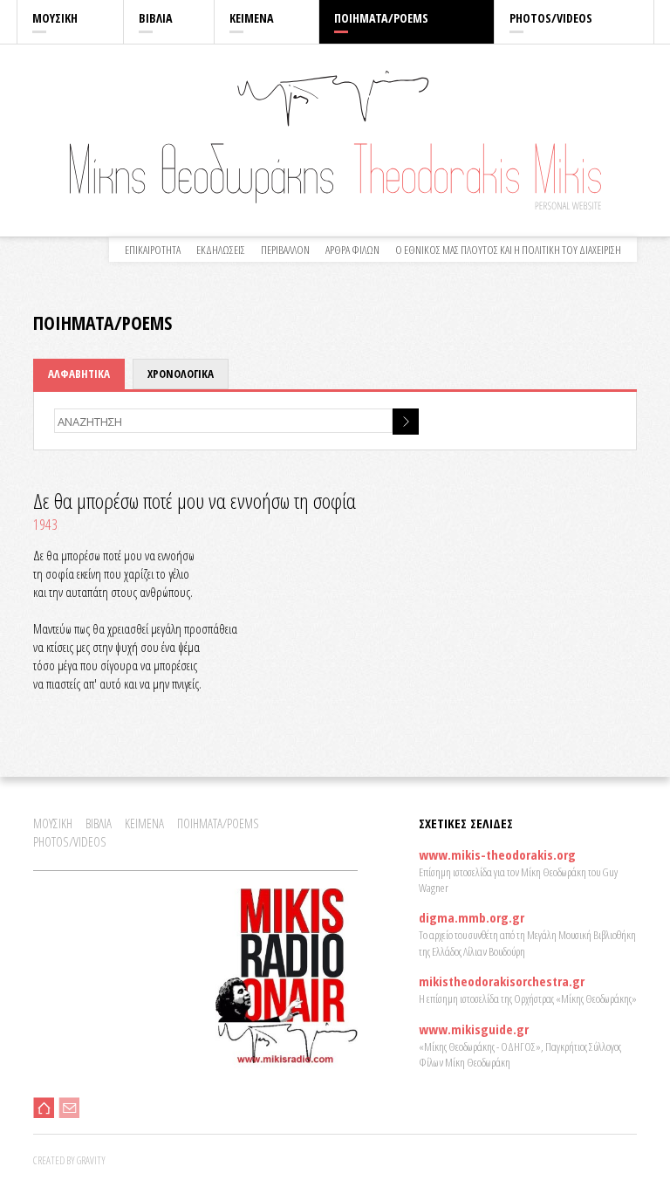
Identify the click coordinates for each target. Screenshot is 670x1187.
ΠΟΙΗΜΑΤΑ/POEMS (381, 18)
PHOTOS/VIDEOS (550, 18)
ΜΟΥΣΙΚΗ (55, 18)
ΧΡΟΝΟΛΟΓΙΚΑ (180, 373)
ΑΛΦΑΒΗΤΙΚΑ (79, 373)
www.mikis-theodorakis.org (497, 854)
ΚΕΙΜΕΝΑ (251, 18)
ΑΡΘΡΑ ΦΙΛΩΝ (352, 249)
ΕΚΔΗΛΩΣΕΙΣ (220, 249)
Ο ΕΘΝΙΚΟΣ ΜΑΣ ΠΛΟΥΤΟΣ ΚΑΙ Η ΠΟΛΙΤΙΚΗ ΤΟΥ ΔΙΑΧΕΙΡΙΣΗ (508, 249)
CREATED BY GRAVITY (69, 1160)
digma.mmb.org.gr (471, 917)
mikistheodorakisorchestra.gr (502, 981)
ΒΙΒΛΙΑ (156, 18)
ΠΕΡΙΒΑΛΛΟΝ (285, 249)
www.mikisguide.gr (474, 1029)
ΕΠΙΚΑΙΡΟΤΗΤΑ (153, 249)
